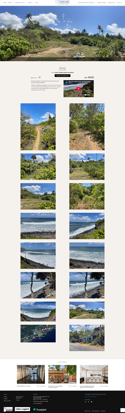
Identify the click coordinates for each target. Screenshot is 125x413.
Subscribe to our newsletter (91, 396)
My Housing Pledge (95, 411)
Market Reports (101, 2)
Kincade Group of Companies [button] (86, 2)
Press (36, 2)
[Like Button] (39, 77)
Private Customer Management (19, 397)
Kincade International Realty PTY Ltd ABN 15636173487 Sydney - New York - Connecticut (41, 398)
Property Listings (20, 2)
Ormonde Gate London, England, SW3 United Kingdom (55, 386)
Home (4, 2)
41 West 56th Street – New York (24, 386)
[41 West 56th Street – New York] (31, 374)
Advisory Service (7, 400)
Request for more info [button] (62, 75)
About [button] (10, 2)
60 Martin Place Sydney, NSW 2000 (40, 401)
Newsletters (111, 2)
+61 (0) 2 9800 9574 (37, 403)
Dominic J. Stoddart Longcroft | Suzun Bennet (64, 72)
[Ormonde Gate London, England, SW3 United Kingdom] (62, 374)
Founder (5, 398)
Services (30, 2)
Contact (119, 2)
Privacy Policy (102, 411)
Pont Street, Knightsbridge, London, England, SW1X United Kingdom (87, 386)
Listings (5, 396)
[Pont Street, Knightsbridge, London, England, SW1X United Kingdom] (94, 374)
